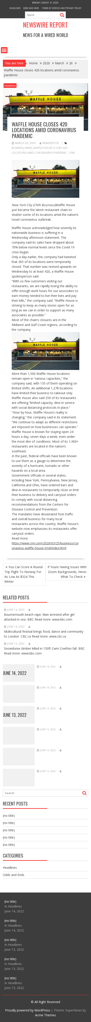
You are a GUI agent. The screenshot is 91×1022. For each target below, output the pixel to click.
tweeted (70, 257)
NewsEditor (50, 143)
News (28, 148)
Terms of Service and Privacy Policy (62, 8)
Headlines (15, 8)
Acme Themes (45, 1015)
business (17, 148)
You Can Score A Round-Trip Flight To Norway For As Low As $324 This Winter (24, 574)
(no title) (9, 815)
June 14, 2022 (15, 673)
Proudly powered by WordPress (27, 1010)
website (17, 529)
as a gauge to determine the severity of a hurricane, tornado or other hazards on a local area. (41, 466)
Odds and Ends (31, 8)
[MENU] (4, 50)
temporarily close (55, 490)
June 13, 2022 (15, 715)
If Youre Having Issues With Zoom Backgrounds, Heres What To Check (67, 572)
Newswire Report (45, 24)
